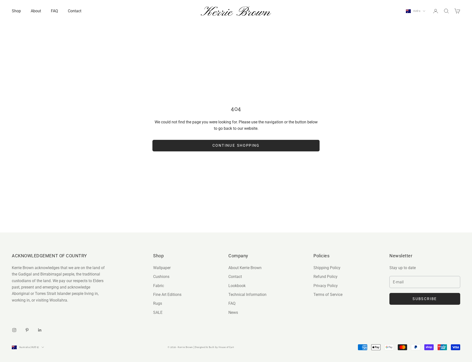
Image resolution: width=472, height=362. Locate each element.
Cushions (161, 276)
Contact (74, 11)
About (36, 11)
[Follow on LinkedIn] (39, 330)
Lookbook (237, 285)
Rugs (157, 303)
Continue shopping (236, 145)
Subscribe (425, 299)
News (233, 312)
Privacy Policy (325, 285)
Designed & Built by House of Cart (214, 347)
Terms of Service (327, 294)
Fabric (158, 285)
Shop (16, 11)
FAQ (54, 11)
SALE (157, 312)
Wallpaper (162, 267)
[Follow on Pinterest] (27, 330)
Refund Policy (325, 276)
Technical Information (247, 294)
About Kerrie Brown (245, 267)
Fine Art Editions (167, 294)
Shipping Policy (326, 267)
